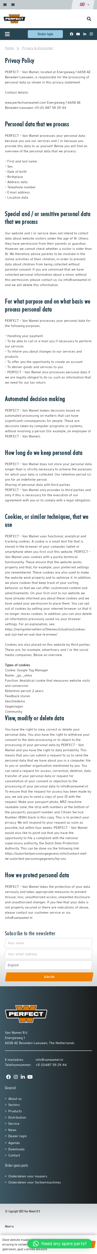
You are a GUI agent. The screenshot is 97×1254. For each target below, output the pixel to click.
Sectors (14, 1105)
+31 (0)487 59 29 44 (51, 1065)
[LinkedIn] (84, 34)
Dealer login (17, 1136)
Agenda (14, 1143)
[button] (59, 1243)
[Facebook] (71, 34)
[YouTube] (78, 34)
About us (15, 1099)
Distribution (17, 1117)
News (12, 1130)
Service (14, 1123)
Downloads (16, 1149)
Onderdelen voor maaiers (27, 1176)
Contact (14, 1155)
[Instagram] (91, 34)
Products (15, 1111)
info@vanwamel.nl (49, 1059)
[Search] (89, 18)
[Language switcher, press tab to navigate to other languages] (83, 4)
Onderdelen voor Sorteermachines (34, 1182)
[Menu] (10, 34)
